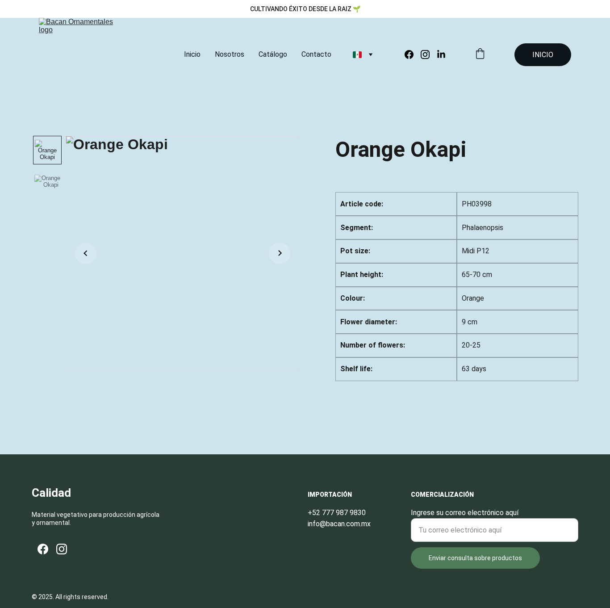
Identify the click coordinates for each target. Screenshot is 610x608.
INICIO (542, 54)
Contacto (316, 54)
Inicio (192, 54)
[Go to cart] (480, 54)
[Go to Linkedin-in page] (441, 54)
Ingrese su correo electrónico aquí (464, 512)
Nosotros (229, 54)
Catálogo (273, 54)
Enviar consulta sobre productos (475, 558)
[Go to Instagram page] (429, 54)
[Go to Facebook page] (413, 54)
